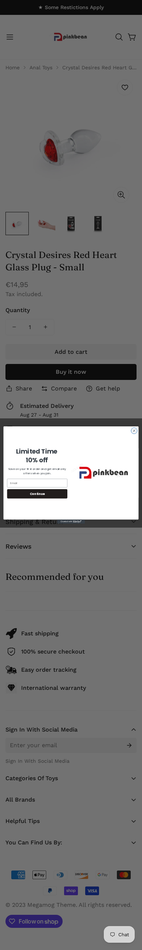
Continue (37, 493)
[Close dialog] (134, 431)
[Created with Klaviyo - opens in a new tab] (71, 522)
